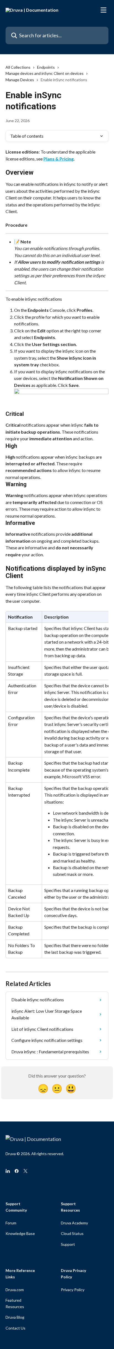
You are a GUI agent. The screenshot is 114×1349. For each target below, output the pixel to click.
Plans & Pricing (58, 158)
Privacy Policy (72, 1289)
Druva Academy (74, 1222)
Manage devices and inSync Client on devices (45, 73)
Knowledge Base (20, 1233)
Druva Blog (15, 1317)
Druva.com (15, 1289)
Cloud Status (72, 1233)
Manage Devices (20, 79)
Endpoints (46, 67)
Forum (11, 1222)
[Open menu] (103, 10)
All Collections (18, 67)
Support (68, 1244)
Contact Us (15, 1328)
